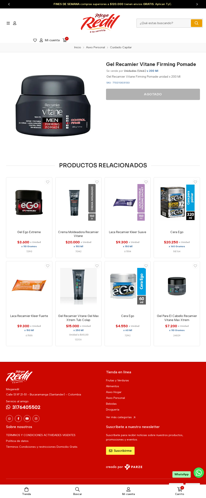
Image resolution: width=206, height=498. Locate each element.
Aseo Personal (115, 398)
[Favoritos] (35, 40)
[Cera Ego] (177, 202)
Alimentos (112, 386)
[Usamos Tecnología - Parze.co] (124, 467)
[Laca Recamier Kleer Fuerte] (29, 286)
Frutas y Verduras (117, 380)
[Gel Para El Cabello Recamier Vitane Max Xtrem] (177, 286)
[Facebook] (18, 418)
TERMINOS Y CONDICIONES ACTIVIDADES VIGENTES (40, 435)
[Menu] (8, 23)
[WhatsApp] (9, 418)
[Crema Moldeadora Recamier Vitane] (78, 202)
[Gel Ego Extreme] (29, 202)
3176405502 (26, 407)
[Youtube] (27, 418)
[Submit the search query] (196, 23)
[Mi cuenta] (14, 23)
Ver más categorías (119, 417)
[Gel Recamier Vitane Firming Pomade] (53, 105)
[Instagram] (36, 418)
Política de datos (17, 441)
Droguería (112, 409)
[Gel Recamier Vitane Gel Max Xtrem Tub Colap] (78, 286)
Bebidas (111, 403)
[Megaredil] (100, 23)
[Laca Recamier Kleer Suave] (128, 202)
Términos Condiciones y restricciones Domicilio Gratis (41, 447)
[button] (9, 4)
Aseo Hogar (114, 392)
